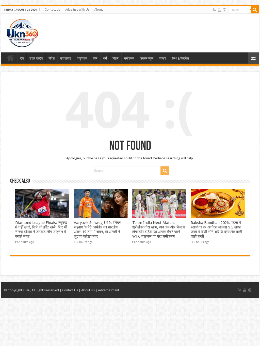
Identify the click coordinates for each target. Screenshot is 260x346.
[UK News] (22, 32)
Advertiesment (108, 290)
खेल (95, 58)
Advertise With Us (77, 9)
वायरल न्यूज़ (146, 58)
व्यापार (162, 58)
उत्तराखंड (65, 58)
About (98, 9)
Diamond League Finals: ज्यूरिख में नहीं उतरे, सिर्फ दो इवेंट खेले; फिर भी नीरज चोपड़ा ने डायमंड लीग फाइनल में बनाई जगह (41, 229)
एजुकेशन (82, 58)
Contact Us (52, 9)
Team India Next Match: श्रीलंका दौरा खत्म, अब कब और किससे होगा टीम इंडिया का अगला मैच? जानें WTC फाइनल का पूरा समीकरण (158, 229)
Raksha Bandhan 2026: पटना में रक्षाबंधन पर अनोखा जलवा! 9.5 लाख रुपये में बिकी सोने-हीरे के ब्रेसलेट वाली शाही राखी (216, 229)
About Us (88, 290)
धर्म (105, 58)
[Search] (255, 9)
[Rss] (214, 10)
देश (22, 58)
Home (10, 57)
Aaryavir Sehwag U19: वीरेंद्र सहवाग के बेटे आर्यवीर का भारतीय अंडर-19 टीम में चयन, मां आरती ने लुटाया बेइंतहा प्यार (97, 229)
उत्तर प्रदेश (36, 58)
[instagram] (224, 10)
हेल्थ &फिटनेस (180, 58)
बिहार (115, 58)
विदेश (51, 58)
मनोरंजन (129, 58)
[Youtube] (219, 10)
